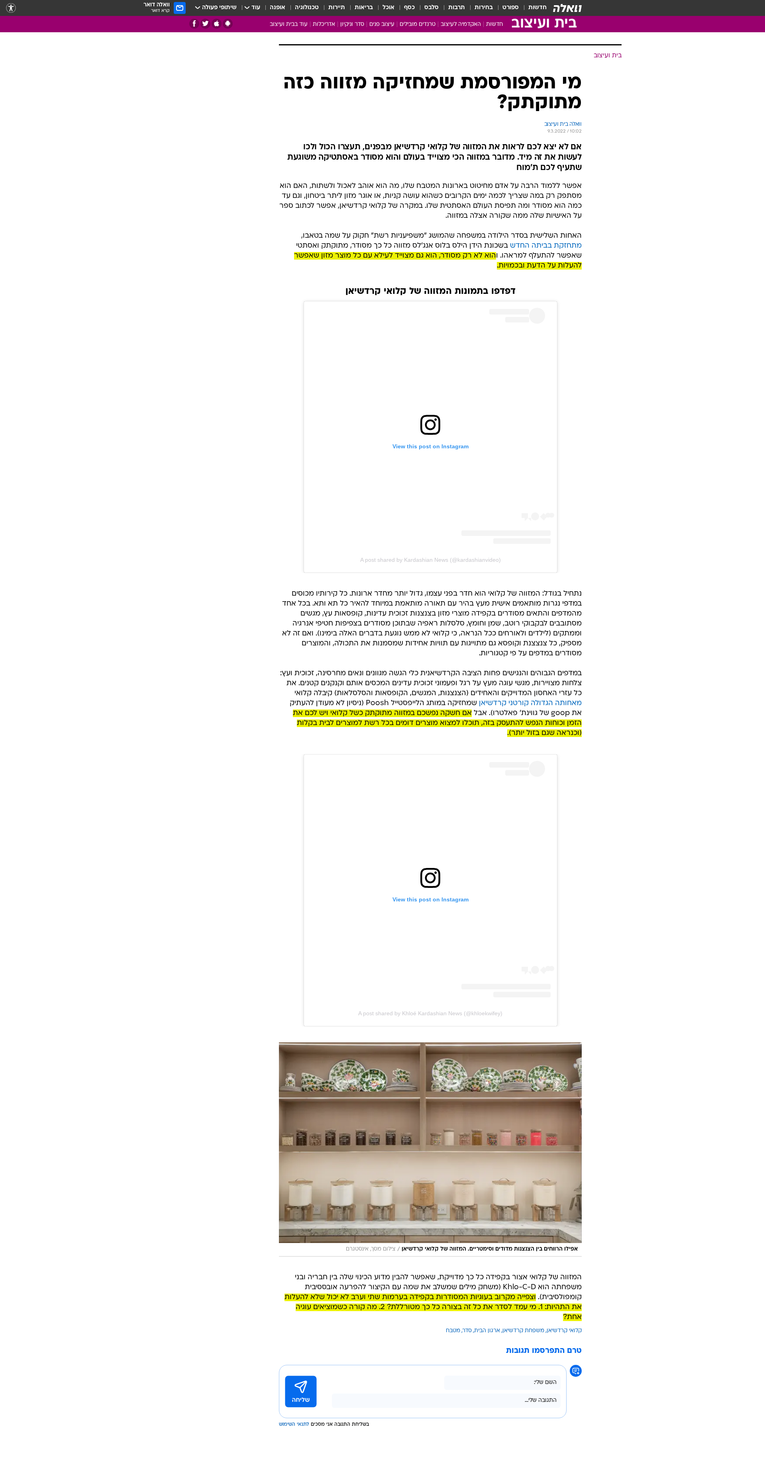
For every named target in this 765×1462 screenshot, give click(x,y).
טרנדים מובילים (417, 24)
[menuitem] (533, 8)
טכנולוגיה (307, 8)
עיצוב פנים (381, 24)
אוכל (388, 8)
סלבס (431, 8)
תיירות (336, 8)
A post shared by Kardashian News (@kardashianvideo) (430, 560)
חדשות (537, 8)
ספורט (510, 8)
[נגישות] (11, 8)
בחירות (484, 8)
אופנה (277, 8)
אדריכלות (324, 24)
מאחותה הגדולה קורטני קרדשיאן (530, 703)
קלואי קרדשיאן (564, 1330)
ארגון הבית (487, 1330)
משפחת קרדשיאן (523, 1330)
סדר (467, 1330)
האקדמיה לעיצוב (461, 24)
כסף (409, 8)
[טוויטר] (205, 24)
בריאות (364, 8)
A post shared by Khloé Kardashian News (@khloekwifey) (430, 1013)
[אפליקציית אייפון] (217, 24)
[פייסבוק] (194, 24)
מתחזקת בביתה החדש (546, 246)
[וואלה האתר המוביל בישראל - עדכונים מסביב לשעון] (567, 8)
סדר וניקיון (352, 24)
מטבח (453, 1330)
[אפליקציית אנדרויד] (228, 24)
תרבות (456, 8)
